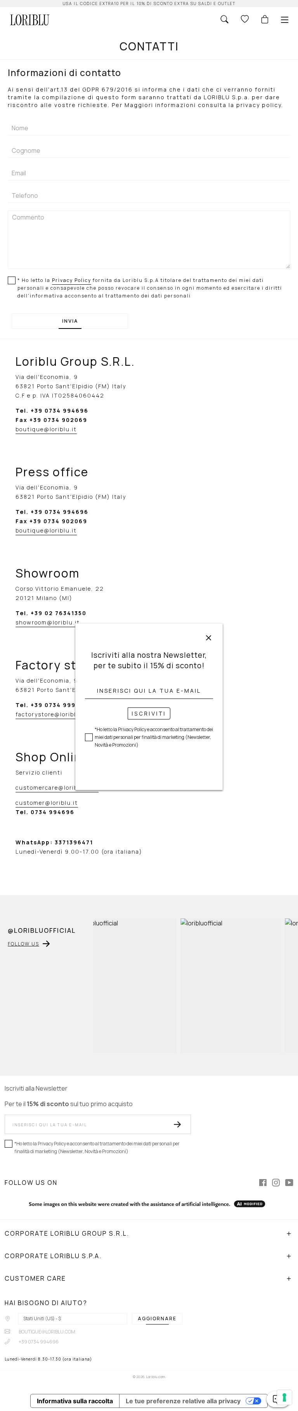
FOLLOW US (23, 944)
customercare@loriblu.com (57, 787)
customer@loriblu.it (47, 802)
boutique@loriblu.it (46, 429)
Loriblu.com (155, 1376)
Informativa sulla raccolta (75, 1401)
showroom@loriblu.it (48, 622)
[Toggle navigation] (284, 19)
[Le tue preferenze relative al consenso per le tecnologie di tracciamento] (284, 1397)
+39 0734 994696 (38, 1341)
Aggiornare (157, 1318)
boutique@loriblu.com (46, 1331)
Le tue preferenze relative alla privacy (183, 1401)
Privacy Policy (71, 280)
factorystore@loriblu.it (51, 714)
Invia (70, 321)
